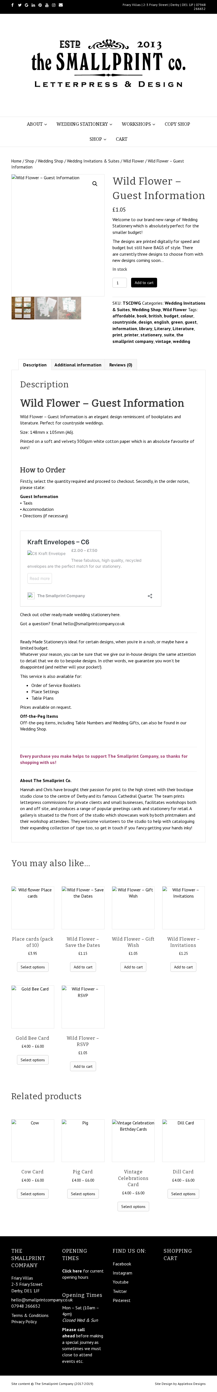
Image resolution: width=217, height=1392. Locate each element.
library (145, 328)
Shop (96, 139)
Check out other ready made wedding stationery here (70, 614)
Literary (162, 328)
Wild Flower (133, 161)
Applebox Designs (192, 1384)
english (161, 322)
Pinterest (122, 1300)
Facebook (122, 1264)
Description (35, 365)
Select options (33, 967)
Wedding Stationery (82, 124)
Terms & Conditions (30, 1315)
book (142, 316)
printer (131, 335)
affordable (123, 316)
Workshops (136, 124)
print (117, 335)
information (124, 328)
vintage (163, 341)
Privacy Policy (24, 1321)
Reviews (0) (120, 365)
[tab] (34, 364)
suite (169, 335)
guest (191, 322)
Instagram (122, 1273)
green (177, 322)
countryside (124, 322)
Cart (121, 139)
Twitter (120, 1291)
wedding (181, 341)
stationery (151, 335)
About (35, 124)
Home (16, 161)
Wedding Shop (50, 161)
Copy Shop (177, 124)
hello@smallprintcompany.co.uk (94, 623)
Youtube (121, 1282)
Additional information (78, 365)
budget (171, 316)
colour (187, 316)
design (145, 322)
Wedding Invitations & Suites (93, 161)
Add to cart (144, 282)
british (155, 316)
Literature (183, 328)
